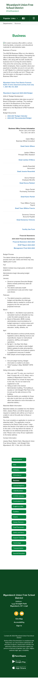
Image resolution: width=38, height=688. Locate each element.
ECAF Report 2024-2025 (26, 245)
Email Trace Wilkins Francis (25, 208)
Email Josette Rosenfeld (26, 171)
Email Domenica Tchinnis (26, 220)
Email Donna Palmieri (27, 183)
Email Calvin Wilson (28, 146)
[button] (10, 18)
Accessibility (19, 622)
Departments (7, 23)
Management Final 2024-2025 (24, 248)
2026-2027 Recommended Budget (19, 118)
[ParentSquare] (19, 656)
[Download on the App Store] (19, 667)
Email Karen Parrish (28, 197)
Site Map (19, 619)
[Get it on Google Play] (19, 661)
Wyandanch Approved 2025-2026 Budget (18, 93)
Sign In (19, 626)
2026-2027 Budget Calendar (17, 116)
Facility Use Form (28, 229)
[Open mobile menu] (34, 18)
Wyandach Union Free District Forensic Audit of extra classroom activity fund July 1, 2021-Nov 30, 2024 (18, 84)
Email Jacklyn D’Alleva (27, 160)
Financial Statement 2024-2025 (24, 242)
